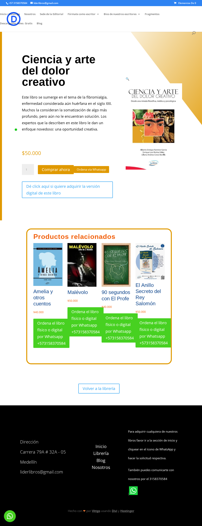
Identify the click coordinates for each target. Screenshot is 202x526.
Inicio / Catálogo (10, 14)
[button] (91, 169)
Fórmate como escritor (81, 14)
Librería (101, 453)
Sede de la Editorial (51, 14)
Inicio (101, 446)
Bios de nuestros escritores (120, 14)
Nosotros (30, 14)
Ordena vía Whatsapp (91, 169)
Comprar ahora (56, 169)
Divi (114, 511)
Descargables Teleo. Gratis (16, 23)
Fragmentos (152, 14)
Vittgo (96, 511)
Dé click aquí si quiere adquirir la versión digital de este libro (63, 190)
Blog (39, 23)
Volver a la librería (99, 388)
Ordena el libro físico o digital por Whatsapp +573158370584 (51, 333)
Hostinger (127, 511)
